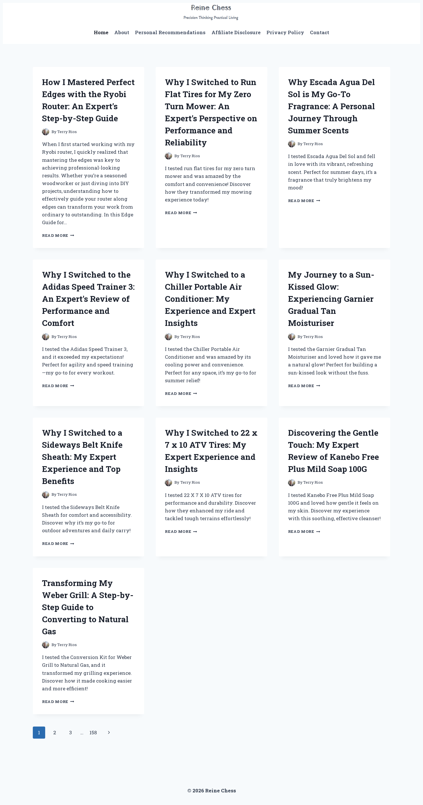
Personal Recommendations (170, 32)
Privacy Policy (285, 32)
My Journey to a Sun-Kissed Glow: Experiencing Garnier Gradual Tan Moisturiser (331, 298)
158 (93, 732)
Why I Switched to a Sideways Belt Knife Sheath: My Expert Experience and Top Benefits (82, 456)
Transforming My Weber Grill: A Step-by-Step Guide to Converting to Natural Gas (88, 607)
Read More (58, 235)
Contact (319, 32)
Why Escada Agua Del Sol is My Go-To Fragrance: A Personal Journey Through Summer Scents (331, 106)
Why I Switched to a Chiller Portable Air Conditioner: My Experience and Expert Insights (210, 298)
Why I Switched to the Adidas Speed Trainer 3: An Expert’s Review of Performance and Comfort (88, 298)
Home (101, 32)
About (121, 32)
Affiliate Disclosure (236, 32)
